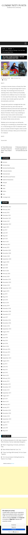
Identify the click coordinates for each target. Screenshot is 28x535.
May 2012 (5, 369)
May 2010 (5, 430)
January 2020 (6, 276)
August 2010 (6, 422)
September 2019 (7, 288)
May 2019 (5, 297)
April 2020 (5, 267)
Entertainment (6, 174)
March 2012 (6, 375)
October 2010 (6, 416)
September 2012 (7, 358)
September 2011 (7, 393)
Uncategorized (6, 197)
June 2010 (5, 428)
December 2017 (7, 314)
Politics (4, 191)
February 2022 (6, 209)
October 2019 (6, 285)
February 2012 (6, 378)
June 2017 (5, 317)
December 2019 (7, 279)
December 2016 (7, 320)
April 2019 (5, 300)
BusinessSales (6, 165)
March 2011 (6, 401)
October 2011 (6, 390)
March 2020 (6, 270)
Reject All (14, 527)
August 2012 (6, 361)
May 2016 (5, 340)
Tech (4, 194)
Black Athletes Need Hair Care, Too (12, 449)
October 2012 (6, 355)
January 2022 (6, 212)
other (4, 188)
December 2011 (7, 384)
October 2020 (6, 256)
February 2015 (6, 352)
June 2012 (5, 366)
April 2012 (5, 372)
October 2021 (6, 221)
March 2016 (6, 346)
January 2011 (6, 407)
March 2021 (6, 241)
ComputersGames (7, 171)
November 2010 (7, 413)
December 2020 (7, 250)
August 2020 (6, 262)
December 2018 (7, 308)
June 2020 (5, 265)
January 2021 (6, 247)
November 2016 (7, 323)
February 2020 (6, 273)
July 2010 (5, 425)
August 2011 (6, 395)
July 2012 (5, 364)
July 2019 (5, 294)
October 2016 (6, 326)
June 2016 (5, 337)
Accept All (14, 529)
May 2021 (5, 236)
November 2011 (7, 387)
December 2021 (7, 215)
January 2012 (6, 381)
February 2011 (6, 404)
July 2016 (5, 334)
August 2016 (6, 331)
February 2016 (6, 349)
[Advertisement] (14, 24)
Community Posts (14, 5)
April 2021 (5, 238)
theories (6, 108)
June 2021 (5, 233)
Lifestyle (5, 79)
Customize (13, 524)
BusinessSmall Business (9, 168)
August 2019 (6, 291)
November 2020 (7, 253)
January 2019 (6, 305)
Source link (4, 140)
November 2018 (7, 311)
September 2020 (7, 259)
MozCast (12, 463)
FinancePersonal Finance (9, 177)
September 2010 (7, 419)
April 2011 (5, 398)
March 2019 (6, 302)
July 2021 (5, 230)
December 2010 (7, 410)
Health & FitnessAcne (8, 179)
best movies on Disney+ (7, 130)
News (4, 185)
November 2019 (7, 282)
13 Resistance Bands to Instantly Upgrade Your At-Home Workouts (21, 148)
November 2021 (7, 218)
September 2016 (7, 329)
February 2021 (6, 244)
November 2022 (7, 206)
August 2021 (6, 227)
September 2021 (7, 224)
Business (5, 162)
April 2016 (5, 343)
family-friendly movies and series (11, 119)
